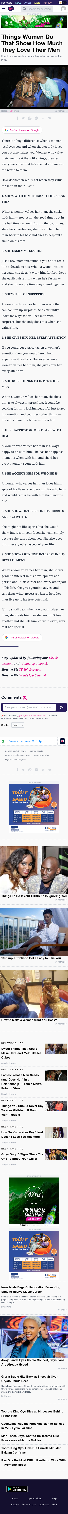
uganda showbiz (41, 755)
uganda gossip (36, 750)
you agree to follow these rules (33, 715)
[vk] (49, 118)
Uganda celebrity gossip (16, 759)
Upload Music (35, 1498)
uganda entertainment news (17, 755)
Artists (14, 1498)
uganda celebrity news (15, 750)
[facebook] (17, 118)
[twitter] (23, 118)
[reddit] (43, 118)
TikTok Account (30, 669)
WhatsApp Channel (33, 664)
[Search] (25, 9)
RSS (54, 1504)
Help (54, 1498)
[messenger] (36, 118)
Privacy (15, 1504)
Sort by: (5, 725)
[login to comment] (34, 707)
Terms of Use (29, 1504)
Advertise (44, 1504)
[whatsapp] (30, 118)
